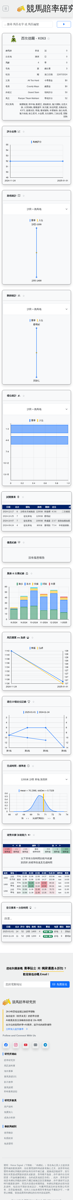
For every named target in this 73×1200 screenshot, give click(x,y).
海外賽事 (8, 1071)
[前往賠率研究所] (6, 8)
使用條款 (8, 1132)
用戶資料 (8, 1106)
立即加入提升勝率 (15, 1029)
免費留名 (62, 984)
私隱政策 (8, 1138)
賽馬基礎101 (10, 1076)
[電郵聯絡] (35, 1045)
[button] (49, 38)
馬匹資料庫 (9, 1065)
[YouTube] (25, 1045)
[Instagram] (16, 1045)
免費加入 (8, 1112)
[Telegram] (45, 1045)
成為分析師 (9, 1117)
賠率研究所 (9, 1060)
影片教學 (8, 1082)
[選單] (67, 8)
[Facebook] (6, 1045)
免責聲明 (8, 1143)
